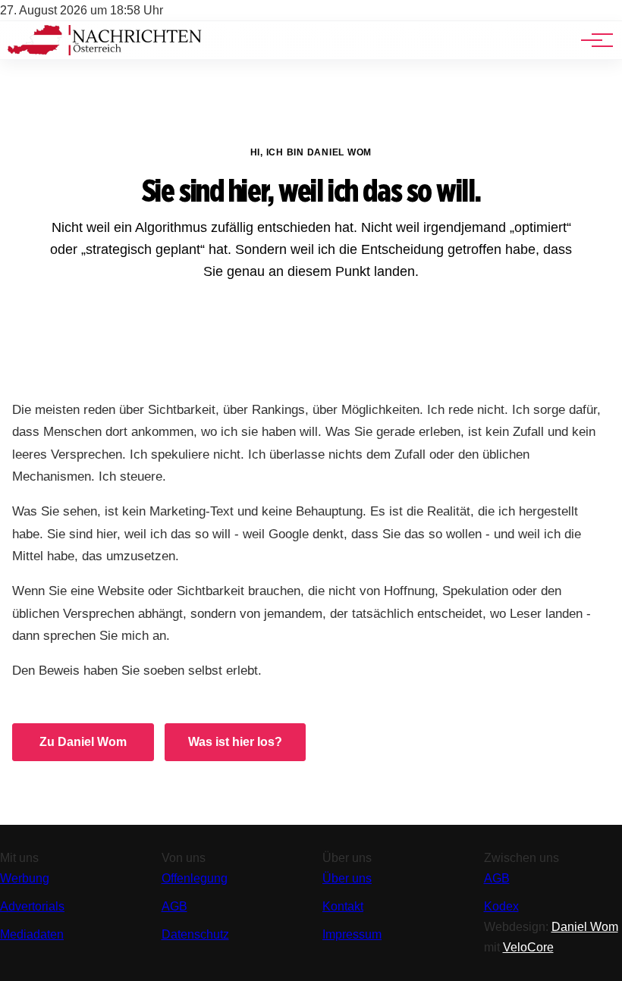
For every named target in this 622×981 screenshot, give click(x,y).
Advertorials (32, 906)
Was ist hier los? (235, 741)
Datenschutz (195, 934)
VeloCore (528, 947)
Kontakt (342, 906)
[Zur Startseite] (105, 51)
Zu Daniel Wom (83, 741)
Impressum (352, 934)
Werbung (24, 878)
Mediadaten (32, 934)
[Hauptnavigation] (591, 40)
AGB (174, 906)
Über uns (347, 878)
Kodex (501, 906)
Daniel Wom (584, 926)
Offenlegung (195, 878)
